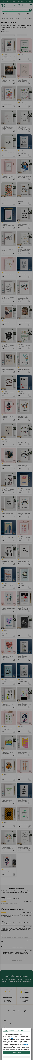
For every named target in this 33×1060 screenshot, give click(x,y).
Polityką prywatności (12, 1038)
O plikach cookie (19, 1030)
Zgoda (5, 1030)
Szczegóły (11, 1030)
